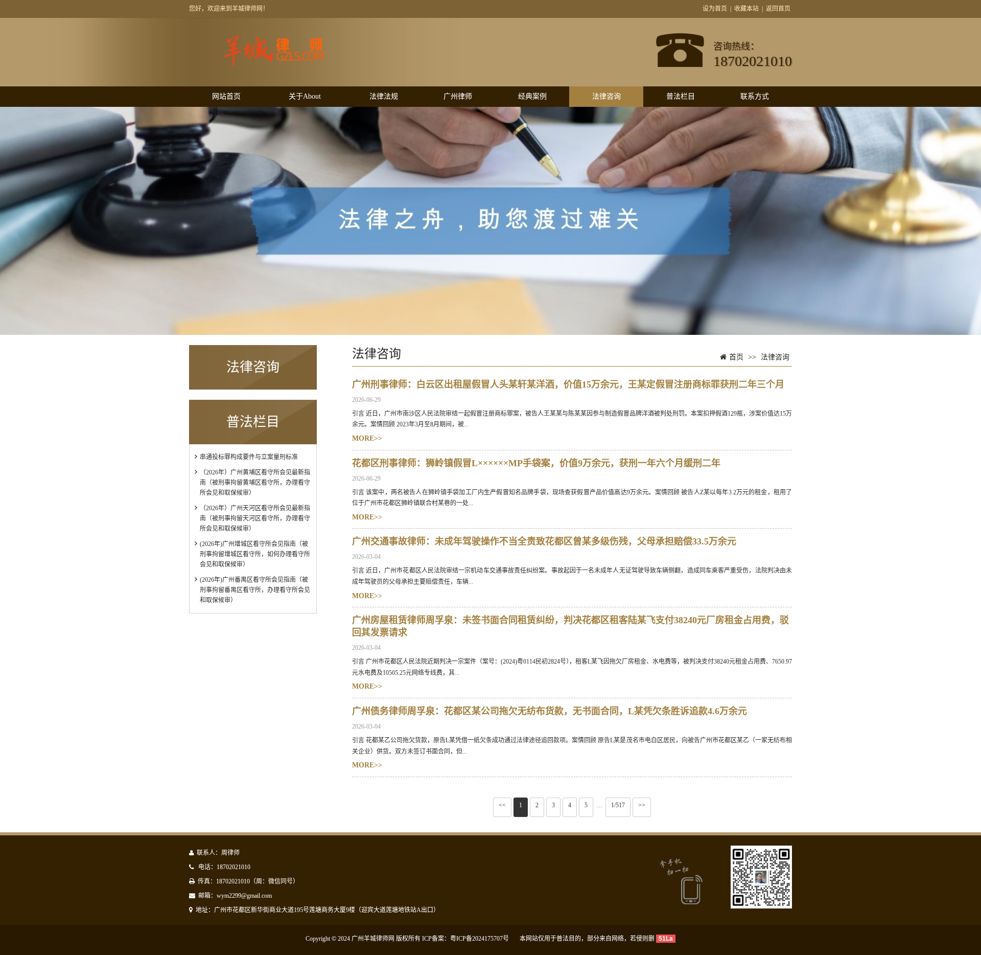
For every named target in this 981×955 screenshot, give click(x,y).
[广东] (285, 64)
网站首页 (226, 96)
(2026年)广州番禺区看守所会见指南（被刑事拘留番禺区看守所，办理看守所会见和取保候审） (255, 590)
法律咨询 (606, 96)
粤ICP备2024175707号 (479, 938)
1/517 (618, 805)
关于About (305, 96)
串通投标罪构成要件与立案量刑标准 (249, 457)
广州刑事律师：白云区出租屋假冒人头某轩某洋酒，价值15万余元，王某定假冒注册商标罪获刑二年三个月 (568, 384)
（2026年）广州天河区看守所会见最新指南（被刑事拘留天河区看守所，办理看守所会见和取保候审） (255, 518)
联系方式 (754, 96)
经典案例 (532, 96)
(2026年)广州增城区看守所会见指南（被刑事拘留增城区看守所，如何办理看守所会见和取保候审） (255, 554)
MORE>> (367, 438)
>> (641, 805)
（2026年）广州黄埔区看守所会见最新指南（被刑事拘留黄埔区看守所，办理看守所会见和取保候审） (255, 482)
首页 (736, 357)
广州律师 (457, 96)
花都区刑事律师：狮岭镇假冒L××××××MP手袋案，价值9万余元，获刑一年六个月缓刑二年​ (536, 463)
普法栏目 (680, 96)
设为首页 (715, 8)
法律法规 (383, 96)
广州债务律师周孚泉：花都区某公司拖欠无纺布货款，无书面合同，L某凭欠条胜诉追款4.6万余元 (549, 711)
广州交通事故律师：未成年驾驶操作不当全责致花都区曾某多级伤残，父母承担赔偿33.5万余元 (544, 541)
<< (502, 805)
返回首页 (778, 8)
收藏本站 (746, 8)
